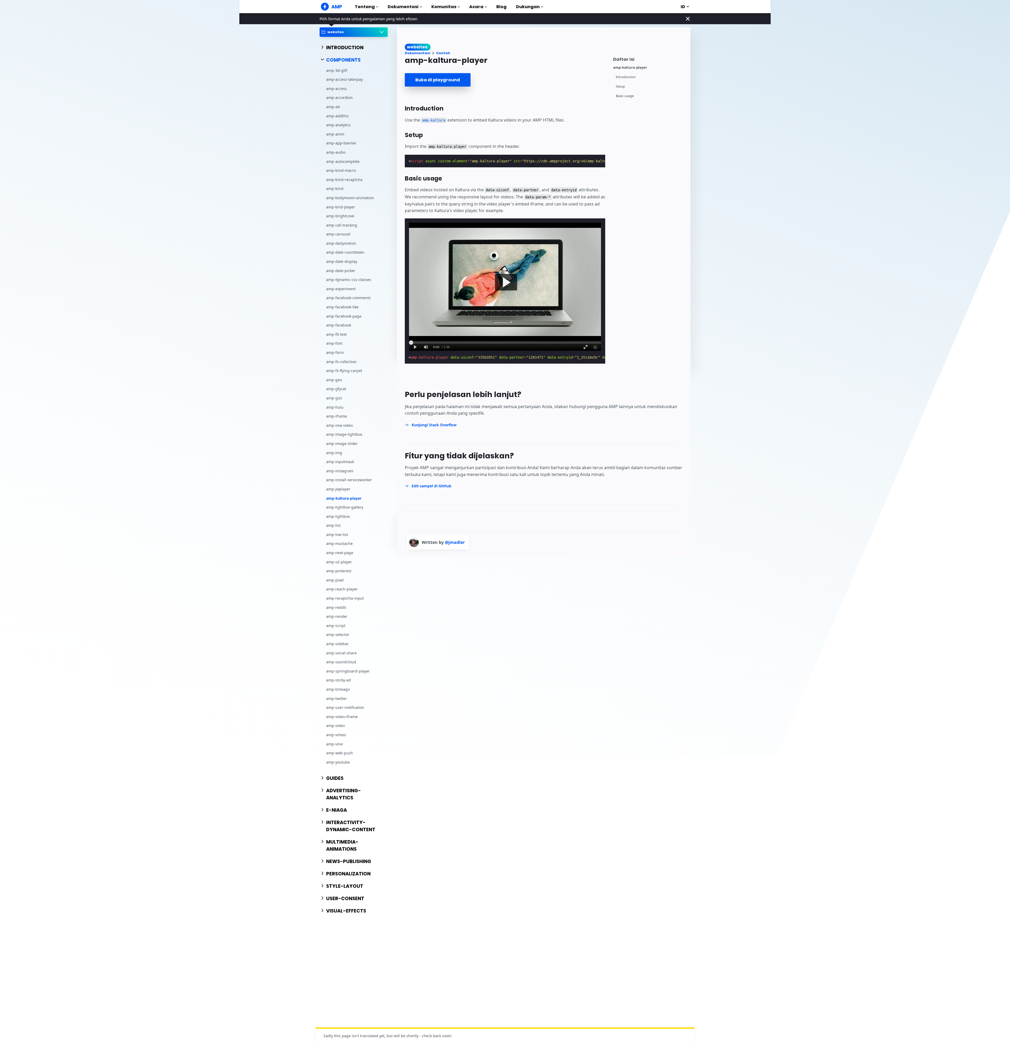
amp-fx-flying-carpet (344, 370)
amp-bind (335, 188)
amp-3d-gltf (336, 70)
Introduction (626, 77)
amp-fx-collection (341, 361)
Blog (501, 7)
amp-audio (335, 152)
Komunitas (443, 7)
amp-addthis (337, 115)
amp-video (335, 725)
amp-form (335, 352)
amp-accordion (339, 97)
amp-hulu (335, 407)
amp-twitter (336, 698)
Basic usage (625, 96)
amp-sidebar (337, 643)
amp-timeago (338, 689)
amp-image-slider (342, 443)
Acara (476, 7)
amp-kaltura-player (343, 498)
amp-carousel (338, 234)
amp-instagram (340, 470)
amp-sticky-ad (338, 680)
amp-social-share (341, 652)
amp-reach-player (342, 588)
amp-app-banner (341, 143)
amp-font (334, 343)
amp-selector (337, 634)
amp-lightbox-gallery (344, 507)
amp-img (334, 452)
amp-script (335, 625)
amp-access (336, 88)
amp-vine (334, 743)
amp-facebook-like (342, 306)
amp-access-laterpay (344, 79)
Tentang (365, 7)
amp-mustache (339, 543)
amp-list (333, 525)
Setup (620, 86)
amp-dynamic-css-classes (348, 279)
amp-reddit (336, 607)
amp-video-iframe (342, 716)
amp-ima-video (339, 425)
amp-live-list (337, 534)
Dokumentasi (403, 7)
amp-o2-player (339, 561)
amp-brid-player (340, 206)
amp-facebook (338, 325)
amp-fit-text (336, 334)
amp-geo (334, 379)
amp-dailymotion (341, 243)
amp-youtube (338, 762)
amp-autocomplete (343, 161)
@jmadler (455, 542)
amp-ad (333, 106)
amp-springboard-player (348, 671)
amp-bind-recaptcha (344, 179)
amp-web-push (339, 752)
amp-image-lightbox (344, 434)
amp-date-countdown (345, 252)
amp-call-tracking (341, 225)
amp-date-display (341, 261)
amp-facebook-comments (348, 297)
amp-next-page (339, 552)
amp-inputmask (340, 461)
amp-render (336, 616)
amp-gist (334, 397)
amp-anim (335, 134)
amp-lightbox (338, 516)
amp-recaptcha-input (345, 598)
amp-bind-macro (341, 170)
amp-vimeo (336, 734)
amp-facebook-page (343, 316)
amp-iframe (336, 416)
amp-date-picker (340, 270)
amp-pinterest (338, 570)
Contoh (443, 53)
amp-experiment (341, 288)
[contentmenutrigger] (649, 58)
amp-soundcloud (341, 661)
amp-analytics (338, 124)
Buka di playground (437, 80)
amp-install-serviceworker (349, 479)
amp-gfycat (336, 388)
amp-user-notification (345, 707)
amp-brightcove (340, 215)
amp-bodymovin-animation (350, 197)
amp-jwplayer (338, 489)
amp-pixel (335, 580)
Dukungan (528, 7)
